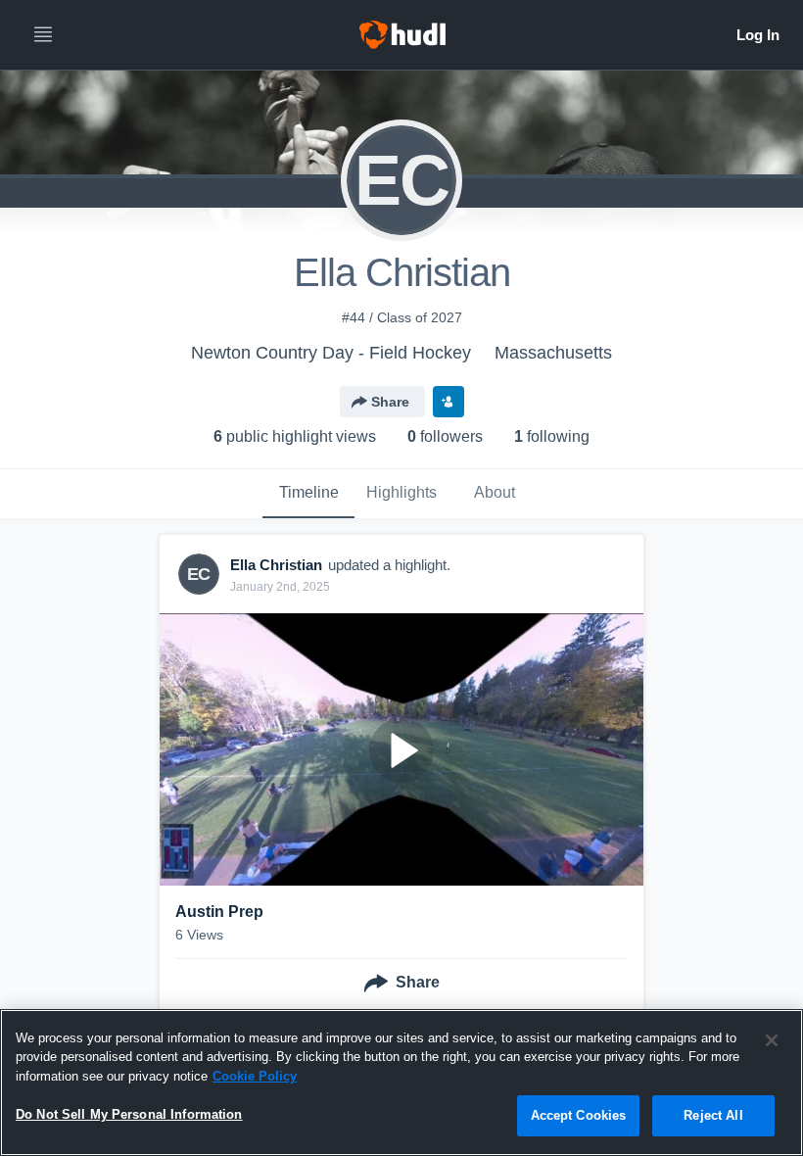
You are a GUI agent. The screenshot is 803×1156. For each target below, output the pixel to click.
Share (390, 401)
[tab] (308, 493)
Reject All (713, 1115)
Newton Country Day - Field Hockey (331, 352)
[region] (401, 1082)
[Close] (771, 1040)
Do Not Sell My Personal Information (129, 1114)
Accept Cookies (579, 1115)
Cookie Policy (255, 1076)
